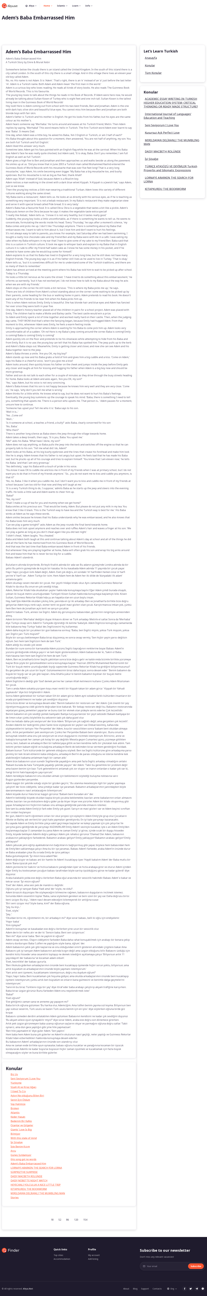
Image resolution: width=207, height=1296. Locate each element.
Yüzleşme (16, 1083)
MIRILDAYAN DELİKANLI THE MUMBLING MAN (38, 1193)
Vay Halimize (18, 1104)
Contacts (157, 1288)
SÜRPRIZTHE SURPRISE (24, 1172)
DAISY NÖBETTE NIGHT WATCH (29, 1180)
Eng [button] (172, 1288)
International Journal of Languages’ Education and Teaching (167, 116)
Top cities (58, 1255)
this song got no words (23, 1159)
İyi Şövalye (17, 1142)
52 (59, 1219)
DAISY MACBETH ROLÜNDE (26, 1176)
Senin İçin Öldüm (20, 1099)
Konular (150, 65)
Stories (15, 1197)
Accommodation (62, 1258)
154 (85, 1219)
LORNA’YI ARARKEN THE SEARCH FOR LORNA (36, 1167)
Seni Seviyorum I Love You (25, 1078)
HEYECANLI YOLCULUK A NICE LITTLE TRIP (36, 1184)
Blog (135, 1288)
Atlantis (15, 1112)
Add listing (93, 1258)
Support (145, 1288)
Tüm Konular (153, 73)
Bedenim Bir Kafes (21, 1121)
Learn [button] (75, 5)
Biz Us (14, 1074)
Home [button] (47, 5)
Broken (15, 1108)
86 (67, 1219)
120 (76, 1219)
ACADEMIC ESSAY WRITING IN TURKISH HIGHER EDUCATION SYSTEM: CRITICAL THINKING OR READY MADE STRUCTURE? (171, 102)
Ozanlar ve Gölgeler (22, 1125)
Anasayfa (151, 58)
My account (94, 1255)
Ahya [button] (31, 5)
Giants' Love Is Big (21, 1129)
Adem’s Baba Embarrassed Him (28, 1163)
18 (52, 1219)
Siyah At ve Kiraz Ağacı (23, 1087)
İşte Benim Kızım (20, 1146)
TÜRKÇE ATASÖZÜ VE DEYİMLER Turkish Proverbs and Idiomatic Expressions (170, 168)
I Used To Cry (18, 1091)
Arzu (13, 1150)
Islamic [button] (61, 5)
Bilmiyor (15, 1133)
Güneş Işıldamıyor (21, 1155)
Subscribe (196, 1266)
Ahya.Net (28, 1288)
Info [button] (87, 5)
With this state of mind (24, 1138)
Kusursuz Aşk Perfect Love (162, 132)
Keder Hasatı (18, 1116)
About (126, 1288)
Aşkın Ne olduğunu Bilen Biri (27, 1095)
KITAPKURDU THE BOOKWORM (29, 1189)
